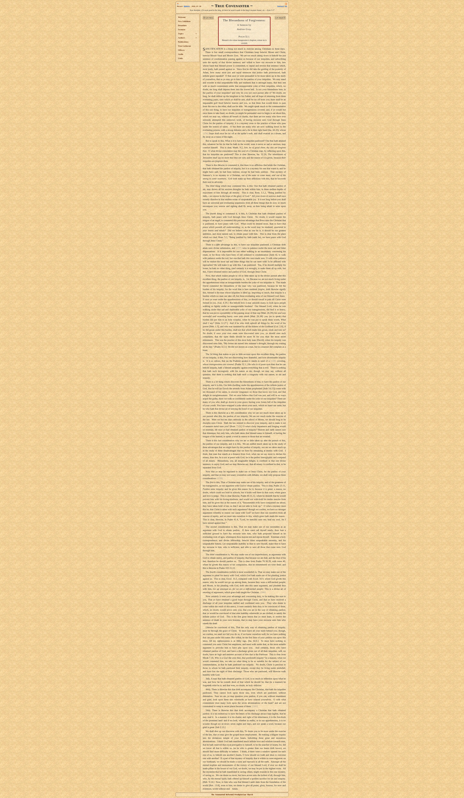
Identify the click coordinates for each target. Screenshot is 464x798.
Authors (181, 38)
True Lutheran (184, 46)
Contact (282, 6)
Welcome (182, 17)
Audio (180, 54)
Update (187, 6)
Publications (183, 42)
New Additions (184, 21)
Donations (182, 25)
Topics (181, 34)
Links (180, 58)
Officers (181, 50)
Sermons (181, 30)
